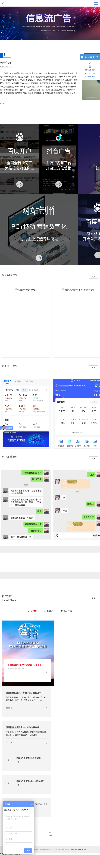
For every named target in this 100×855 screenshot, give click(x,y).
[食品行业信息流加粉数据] (26, 376)
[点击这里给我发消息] (90, 63)
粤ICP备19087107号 (78, 812)
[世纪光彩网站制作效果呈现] (26, 252)
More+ (2, 66)
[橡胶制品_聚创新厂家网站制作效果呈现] (78, 252)
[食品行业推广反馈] (26, 467)
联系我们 (91, 76)
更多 (93, 239)
